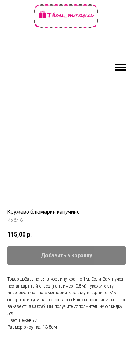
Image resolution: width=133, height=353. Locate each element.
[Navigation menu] (120, 67)
